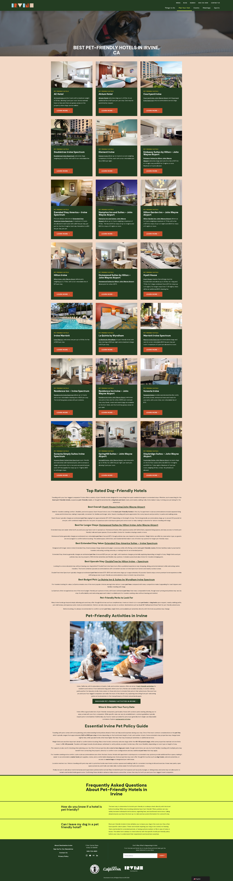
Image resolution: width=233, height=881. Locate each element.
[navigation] (200, 878)
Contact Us (215, 3)
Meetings (206, 8)
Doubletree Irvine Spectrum (64, 156)
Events (196, 8)
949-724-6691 (203, 3)
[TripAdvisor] (93, 856)
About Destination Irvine (63, 845)
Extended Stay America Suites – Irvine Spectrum (131, 543)
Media (178, 3)
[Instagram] (86, 856)
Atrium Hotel (103, 98)
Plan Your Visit (184, 8)
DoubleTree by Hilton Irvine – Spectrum (126, 561)
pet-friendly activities (145, 686)
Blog (185, 3)
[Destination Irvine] (134, 869)
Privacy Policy (63, 856)
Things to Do (170, 8)
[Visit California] (112, 869)
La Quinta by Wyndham (107, 340)
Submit (162, 855)
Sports (217, 8)
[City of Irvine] (94, 869)
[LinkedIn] (97, 856)
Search (192, 3)
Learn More (62, 111)
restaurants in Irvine (123, 719)
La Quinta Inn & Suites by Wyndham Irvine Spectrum (126, 579)
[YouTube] (90, 856)
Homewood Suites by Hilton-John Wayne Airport (116, 281)
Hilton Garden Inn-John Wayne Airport (157, 219)
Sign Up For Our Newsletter (63, 849)
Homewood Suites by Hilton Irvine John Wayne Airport (128, 525)
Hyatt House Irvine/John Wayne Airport (123, 507)
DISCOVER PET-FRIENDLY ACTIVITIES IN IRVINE (115, 701)
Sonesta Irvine (148, 395)
